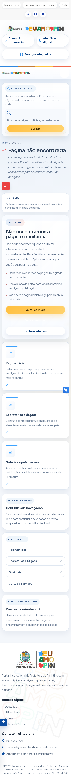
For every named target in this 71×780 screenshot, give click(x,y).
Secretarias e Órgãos (23, 561)
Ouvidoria (15, 572)
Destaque (11, 706)
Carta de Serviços (20, 583)
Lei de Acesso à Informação (40, 5)
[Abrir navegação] (64, 73)
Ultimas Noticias (14, 712)
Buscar (35, 128)
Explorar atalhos (36, 331)
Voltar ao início (35, 310)
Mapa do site (11, 5)
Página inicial (17, 550)
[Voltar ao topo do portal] (16, 73)
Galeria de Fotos (15, 724)
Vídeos (9, 718)
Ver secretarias (35, 320)
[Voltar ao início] (6, 186)
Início (5, 142)
